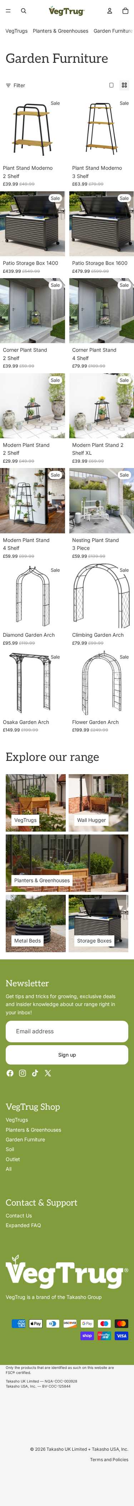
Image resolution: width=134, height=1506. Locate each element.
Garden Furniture (113, 31)
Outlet (13, 1159)
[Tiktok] (35, 1073)
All (8, 1169)
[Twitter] (48, 1073)
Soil (10, 1149)
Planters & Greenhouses (60, 31)
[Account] (110, 11)
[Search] (23, 11)
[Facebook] (10, 1073)
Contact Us (19, 1215)
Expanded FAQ (23, 1225)
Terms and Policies (109, 1459)
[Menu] (8, 11)
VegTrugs (16, 31)
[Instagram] (22, 1073)
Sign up (67, 1054)
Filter (19, 85)
